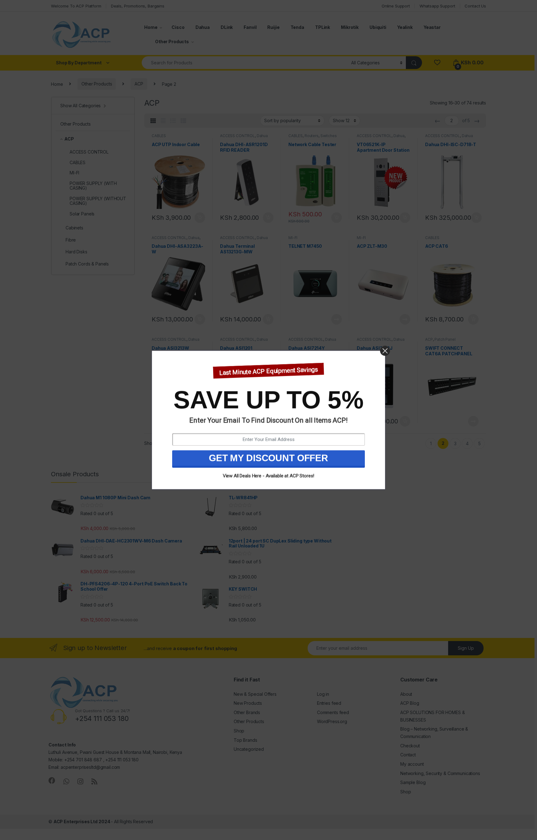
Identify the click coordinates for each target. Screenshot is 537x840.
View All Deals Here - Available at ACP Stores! (268, 476)
